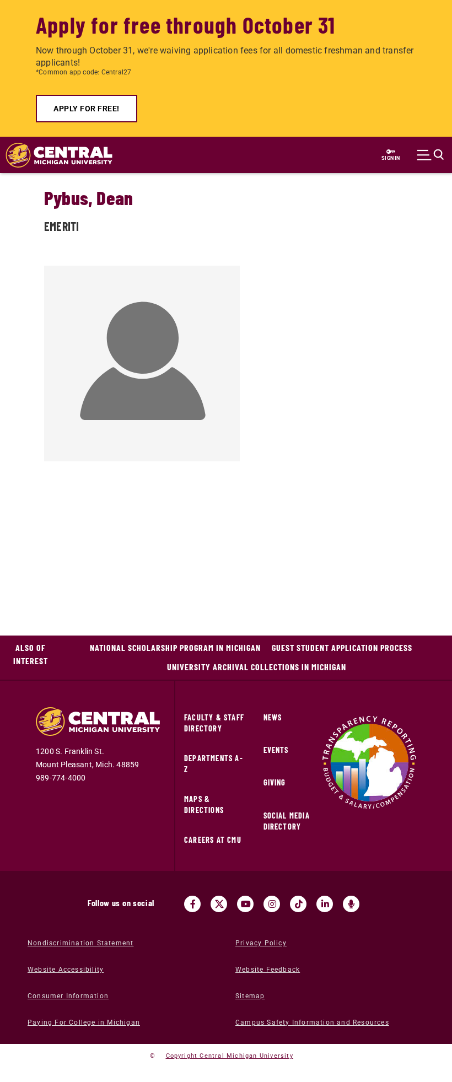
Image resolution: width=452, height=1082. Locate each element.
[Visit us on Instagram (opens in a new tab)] (272, 904)
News (272, 717)
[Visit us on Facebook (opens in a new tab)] (192, 904)
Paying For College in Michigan (84, 1022)
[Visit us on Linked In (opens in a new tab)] (325, 904)
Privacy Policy (261, 943)
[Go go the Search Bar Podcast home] (351, 904)
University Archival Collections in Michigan (256, 666)
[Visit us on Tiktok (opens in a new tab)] (298, 904)
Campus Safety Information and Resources (312, 1022)
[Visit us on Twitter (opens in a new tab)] (219, 904)
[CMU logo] (53, 155)
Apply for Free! (86, 108)
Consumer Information (68, 996)
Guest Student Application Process (342, 647)
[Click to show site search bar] (430, 155)
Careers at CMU (212, 839)
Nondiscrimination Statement (80, 943)
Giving (274, 782)
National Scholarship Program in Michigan (175, 647)
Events (276, 750)
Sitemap (250, 996)
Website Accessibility (66, 969)
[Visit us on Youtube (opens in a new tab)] (245, 904)
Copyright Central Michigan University (229, 1055)
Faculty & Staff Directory (214, 723)
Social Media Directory (286, 821)
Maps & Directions (204, 804)
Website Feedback (267, 969)
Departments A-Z (213, 763)
